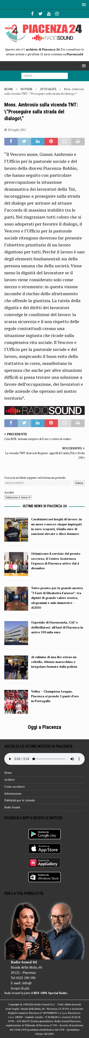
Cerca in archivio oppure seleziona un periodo (35, 477)
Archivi (9, 492)
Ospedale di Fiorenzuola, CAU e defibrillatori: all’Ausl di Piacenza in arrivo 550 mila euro (57, 627)
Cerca (79, 483)
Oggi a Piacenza (44, 727)
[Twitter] (40, 13)
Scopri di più (20, 988)
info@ (27, 983)
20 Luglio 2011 (17, 130)
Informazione (13, 793)
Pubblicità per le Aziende (19, 800)
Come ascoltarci (14, 787)
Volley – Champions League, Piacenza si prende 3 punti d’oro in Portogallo (55, 696)
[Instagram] (57, 13)
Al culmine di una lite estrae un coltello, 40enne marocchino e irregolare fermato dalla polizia (54, 662)
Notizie (26, 89)
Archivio (9, 780)
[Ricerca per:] (44, 75)
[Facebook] (32, 13)
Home (8, 773)
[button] (83, 4)
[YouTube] (48, 13)
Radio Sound (12, 807)
